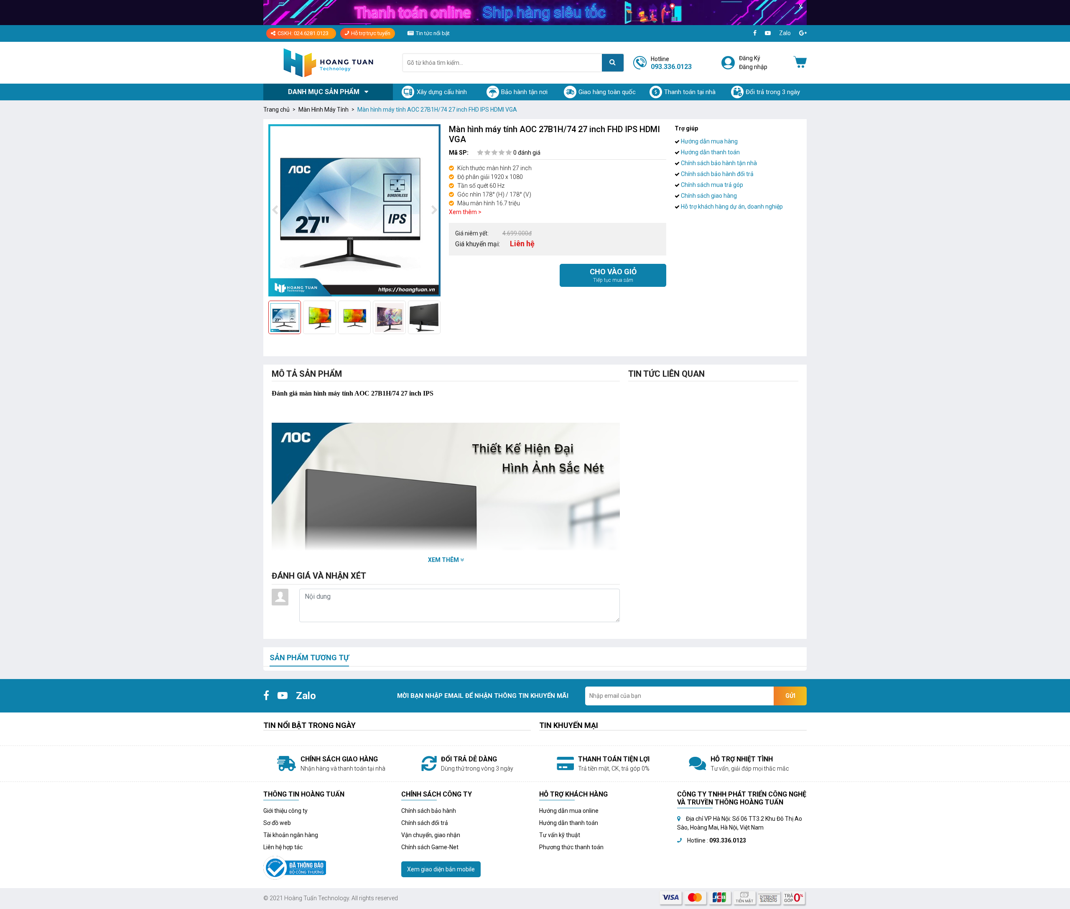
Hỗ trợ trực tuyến (370, 33)
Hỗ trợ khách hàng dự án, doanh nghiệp (731, 206)
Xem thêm (444, 560)
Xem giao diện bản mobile (441, 869)
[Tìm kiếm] (613, 62)
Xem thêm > (465, 212)
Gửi (790, 695)
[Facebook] (755, 33)
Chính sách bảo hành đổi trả (717, 174)
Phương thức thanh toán (571, 847)
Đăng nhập (753, 67)
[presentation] (274, 210)
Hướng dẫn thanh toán (710, 152)
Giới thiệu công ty (285, 810)
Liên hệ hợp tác (283, 847)
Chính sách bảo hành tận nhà (718, 163)
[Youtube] (768, 33)
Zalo (785, 33)
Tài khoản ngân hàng (290, 835)
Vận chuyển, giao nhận (430, 835)
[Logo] (328, 62)
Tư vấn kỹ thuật (559, 835)
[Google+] (803, 33)
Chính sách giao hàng (708, 195)
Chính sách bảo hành (428, 810)
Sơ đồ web (277, 823)
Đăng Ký (749, 58)
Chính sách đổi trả (424, 823)
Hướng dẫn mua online (569, 810)
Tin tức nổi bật (433, 33)
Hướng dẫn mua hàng (709, 141)
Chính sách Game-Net (430, 847)
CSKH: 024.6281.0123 (303, 33)
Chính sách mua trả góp (711, 184)
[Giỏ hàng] (800, 62)
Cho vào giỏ (613, 275)
